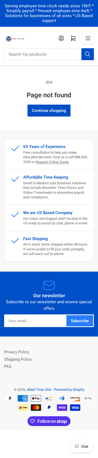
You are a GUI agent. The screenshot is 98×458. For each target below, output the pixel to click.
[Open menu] (88, 38)
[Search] (88, 54)
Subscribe (80, 320)
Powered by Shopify (69, 390)
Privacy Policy (16, 352)
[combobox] (49, 54)
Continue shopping (49, 110)
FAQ (7, 366)
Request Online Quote (52, 162)
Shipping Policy (18, 359)
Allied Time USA (39, 390)
